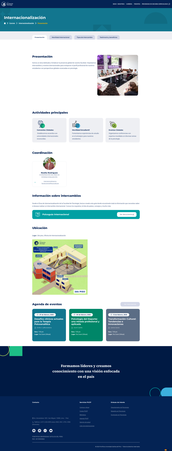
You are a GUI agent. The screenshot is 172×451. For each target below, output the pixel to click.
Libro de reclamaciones (87, 426)
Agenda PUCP (84, 418)
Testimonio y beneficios (108, 37)
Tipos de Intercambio (84, 37)
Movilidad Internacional (60, 37)
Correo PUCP (84, 411)
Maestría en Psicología (118, 411)
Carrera (12, 23)
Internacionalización (26, 23)
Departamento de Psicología (120, 407)
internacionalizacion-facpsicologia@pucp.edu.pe (50, 182)
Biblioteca (83, 415)
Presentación (43, 23)
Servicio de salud (85, 422)
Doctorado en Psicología (118, 415)
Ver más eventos (130, 304)
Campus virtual (84, 407)
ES (168, 450)
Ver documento (126, 214)
